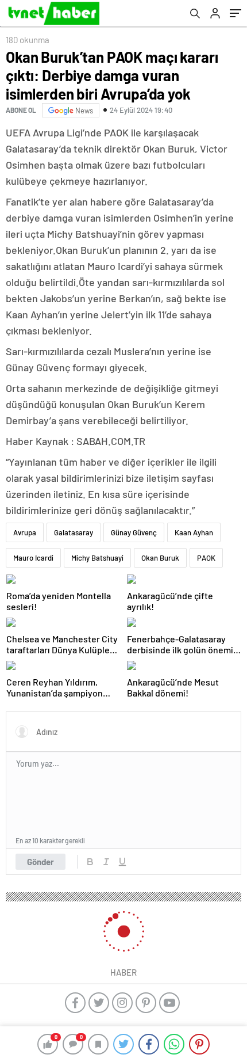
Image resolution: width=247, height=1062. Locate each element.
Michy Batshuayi (97, 557)
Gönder (40, 862)
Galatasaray (73, 532)
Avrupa (24, 532)
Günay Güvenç (134, 532)
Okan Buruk (160, 557)
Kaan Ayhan (194, 532)
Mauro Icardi (33, 557)
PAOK (206, 557)
